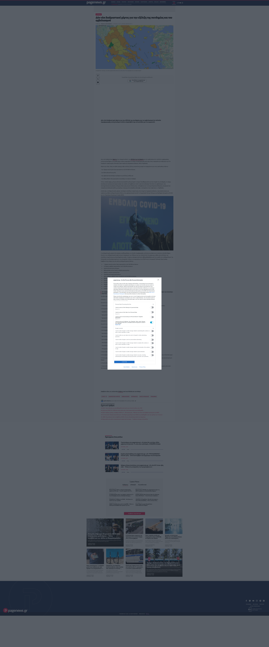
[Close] (158, 280)
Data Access (134, 367)
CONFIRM (124, 361)
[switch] (152, 307)
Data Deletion (127, 367)
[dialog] (134, 323)
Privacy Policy (142, 367)
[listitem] (134, 304)
